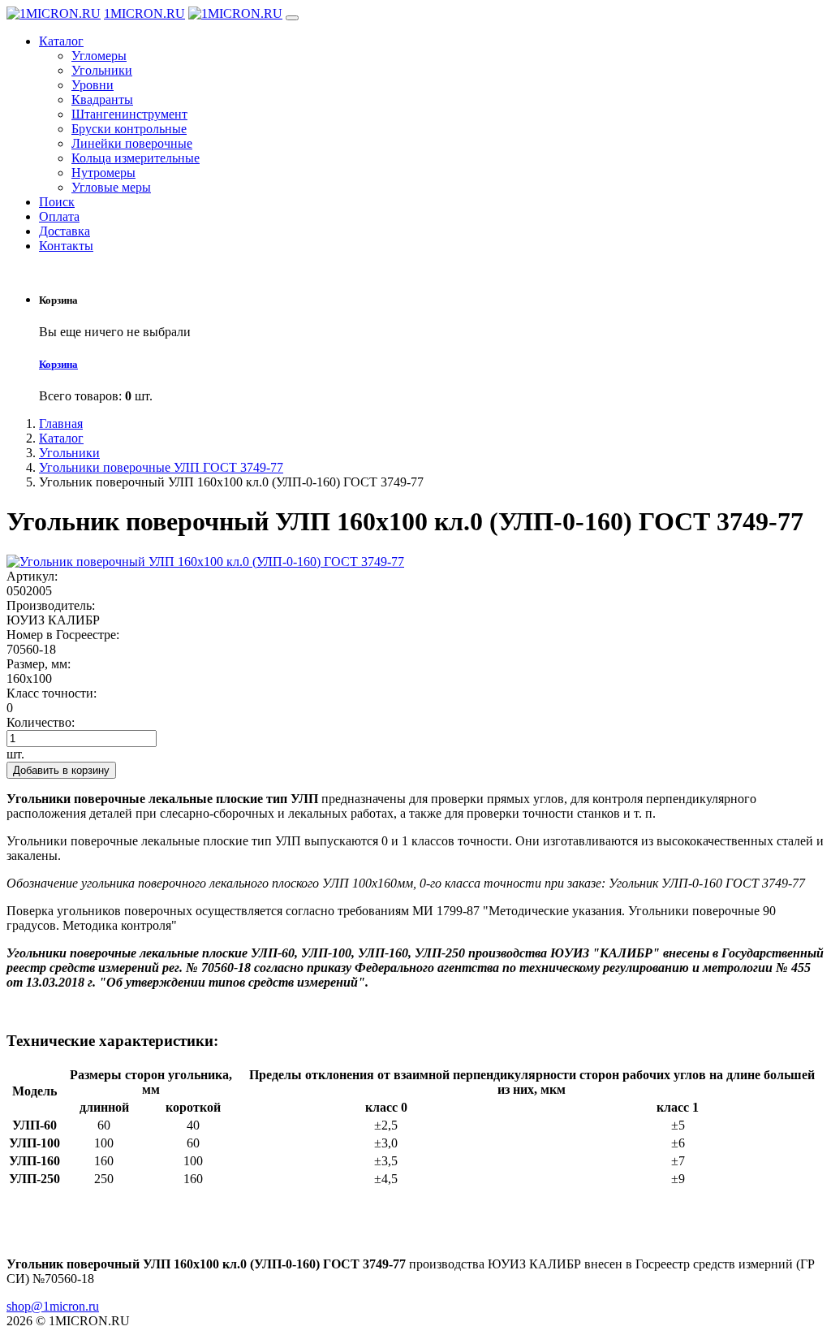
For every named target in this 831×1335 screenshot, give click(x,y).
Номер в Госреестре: (62, 635)
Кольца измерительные (135, 158)
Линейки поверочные (131, 143)
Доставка (64, 231)
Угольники (101, 70)
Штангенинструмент (129, 114)
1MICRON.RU (144, 13)
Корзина (58, 364)
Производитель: (50, 605)
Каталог (61, 41)
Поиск (57, 202)
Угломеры (99, 56)
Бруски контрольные (129, 129)
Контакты (66, 246)
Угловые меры (111, 187)
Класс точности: (51, 693)
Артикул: (32, 576)
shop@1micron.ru (52, 1306)
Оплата (59, 216)
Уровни (92, 85)
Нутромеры (103, 172)
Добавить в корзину (61, 770)
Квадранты (102, 99)
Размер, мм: (38, 664)
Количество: (40, 722)
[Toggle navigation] (292, 17)
